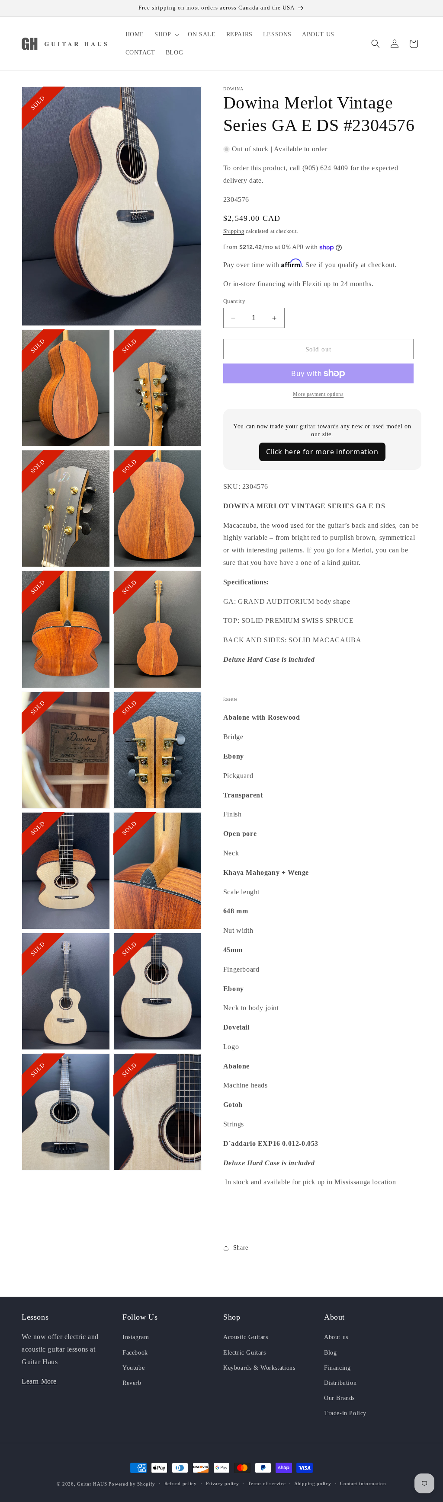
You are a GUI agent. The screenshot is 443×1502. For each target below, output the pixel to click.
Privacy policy (222, 1483)
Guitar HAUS (92, 1483)
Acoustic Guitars (245, 1337)
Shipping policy (313, 1483)
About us (336, 1337)
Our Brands (339, 1398)
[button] (166, 35)
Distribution (340, 1383)
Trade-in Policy (345, 1413)
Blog (330, 1352)
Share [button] (240, 1247)
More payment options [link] (318, 394)
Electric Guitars (244, 1352)
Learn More (39, 1381)
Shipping (233, 231)
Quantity (234, 301)
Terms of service (267, 1483)
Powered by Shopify (132, 1483)
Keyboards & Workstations (259, 1368)
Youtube (133, 1368)
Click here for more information (322, 451)
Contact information (363, 1483)
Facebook (135, 1352)
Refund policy (180, 1483)
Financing (337, 1368)
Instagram (135, 1337)
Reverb (131, 1383)
